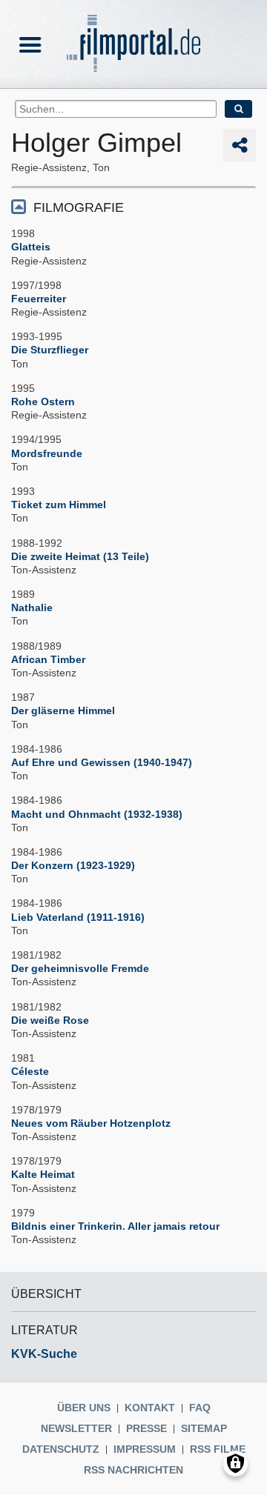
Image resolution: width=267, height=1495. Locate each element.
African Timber (48, 659)
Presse (146, 1428)
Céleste (30, 1071)
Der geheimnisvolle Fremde (80, 968)
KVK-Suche (44, 1354)
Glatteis (30, 247)
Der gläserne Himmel (63, 710)
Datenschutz (60, 1449)
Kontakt (150, 1408)
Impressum (144, 1449)
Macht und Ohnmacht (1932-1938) (96, 814)
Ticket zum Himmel (58, 504)
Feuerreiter (38, 298)
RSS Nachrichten (133, 1470)
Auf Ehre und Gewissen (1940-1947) (101, 762)
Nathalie (32, 607)
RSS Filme (217, 1449)
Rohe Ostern (43, 401)
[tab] (133, 206)
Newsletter (76, 1428)
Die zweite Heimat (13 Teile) (80, 556)
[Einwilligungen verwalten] (235, 1463)
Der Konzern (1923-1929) (73, 865)
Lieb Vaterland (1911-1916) (78, 917)
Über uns (84, 1408)
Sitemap (204, 1428)
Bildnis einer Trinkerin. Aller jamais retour (115, 1226)
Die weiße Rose (50, 1020)
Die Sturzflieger (49, 350)
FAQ (200, 1408)
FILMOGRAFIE (78, 207)
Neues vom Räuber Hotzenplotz (91, 1123)
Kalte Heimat (43, 1174)
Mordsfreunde (46, 453)
